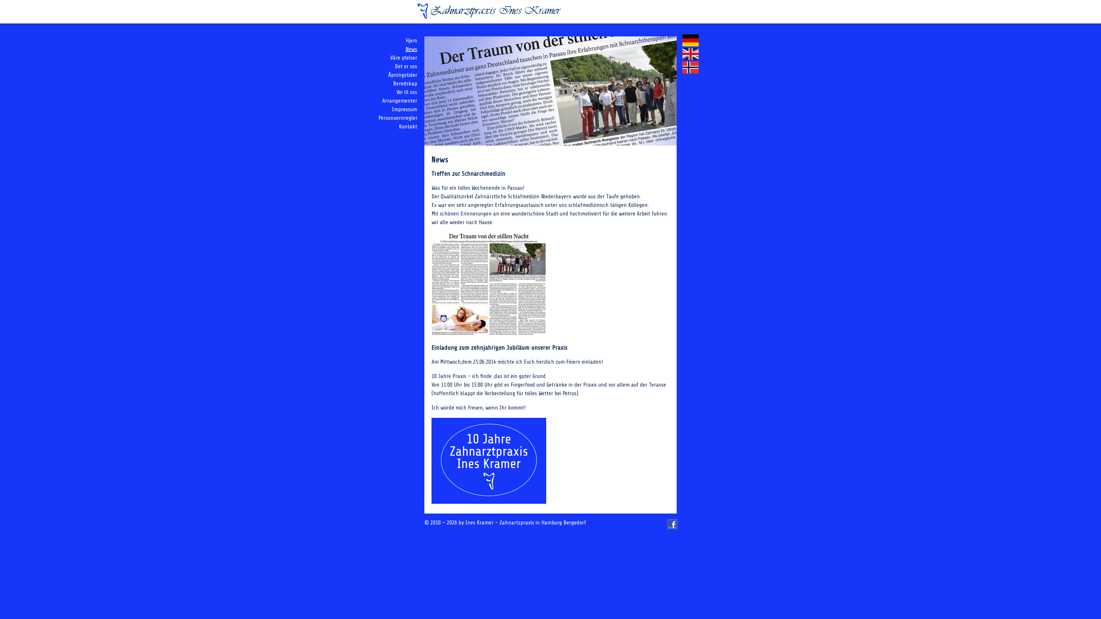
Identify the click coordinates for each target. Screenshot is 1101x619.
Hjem (411, 40)
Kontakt (408, 126)
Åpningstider (402, 75)
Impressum (404, 109)
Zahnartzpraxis (516, 522)
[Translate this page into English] (690, 58)
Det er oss (406, 66)
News (411, 49)
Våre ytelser (403, 57)
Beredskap (405, 83)
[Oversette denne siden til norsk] (690, 71)
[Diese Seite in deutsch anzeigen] (690, 44)
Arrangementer (399, 100)
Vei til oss (407, 92)
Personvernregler (397, 118)
